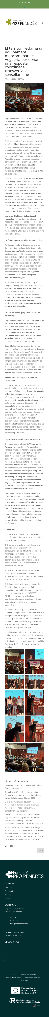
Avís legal (24, 981)
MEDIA (21, 79)
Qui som (8, 887)
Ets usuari (9, 891)
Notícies (8, 898)
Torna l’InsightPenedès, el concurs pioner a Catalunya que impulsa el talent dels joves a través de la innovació (23, 795)
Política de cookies (32, 977)
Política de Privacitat (13, 977)
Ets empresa (10, 894)
